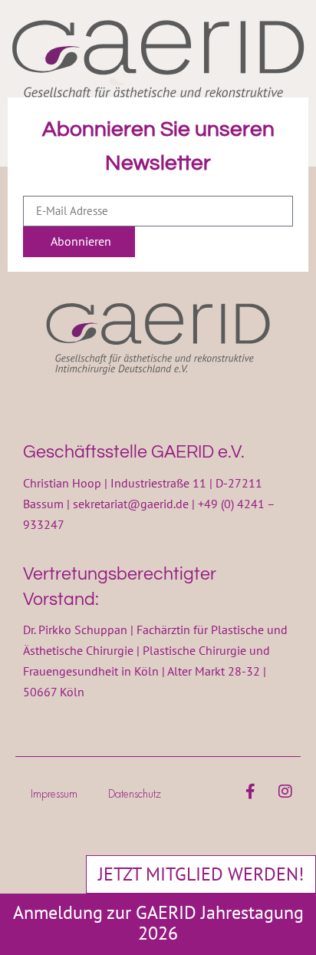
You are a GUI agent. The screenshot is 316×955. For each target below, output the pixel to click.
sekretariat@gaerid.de (131, 503)
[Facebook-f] (250, 791)
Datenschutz (134, 793)
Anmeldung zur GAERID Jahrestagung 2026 (158, 922)
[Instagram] (285, 791)
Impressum (54, 793)
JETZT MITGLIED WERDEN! (201, 874)
